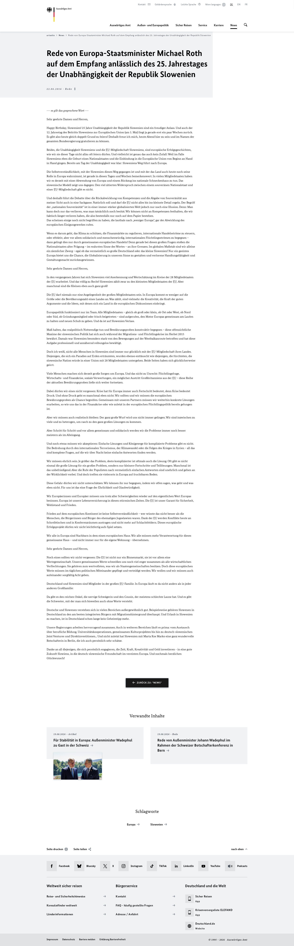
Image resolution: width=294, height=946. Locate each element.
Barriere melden (87, 939)
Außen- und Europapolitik (153, 25)
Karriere (219, 25)
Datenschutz (68, 939)
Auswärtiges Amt (120, 25)
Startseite (49, 35)
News (233, 26)
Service (202, 25)
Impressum (52, 939)
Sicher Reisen (184, 25)
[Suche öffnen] (245, 25)
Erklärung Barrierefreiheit (113, 939)
